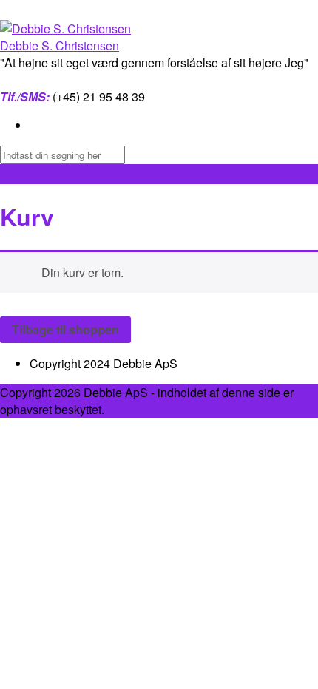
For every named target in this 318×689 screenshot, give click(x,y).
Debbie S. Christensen (59, 45)
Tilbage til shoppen (65, 329)
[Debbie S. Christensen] (65, 28)
